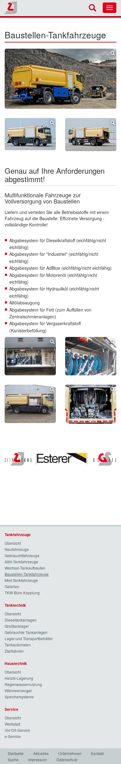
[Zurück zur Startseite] (11, 8)
